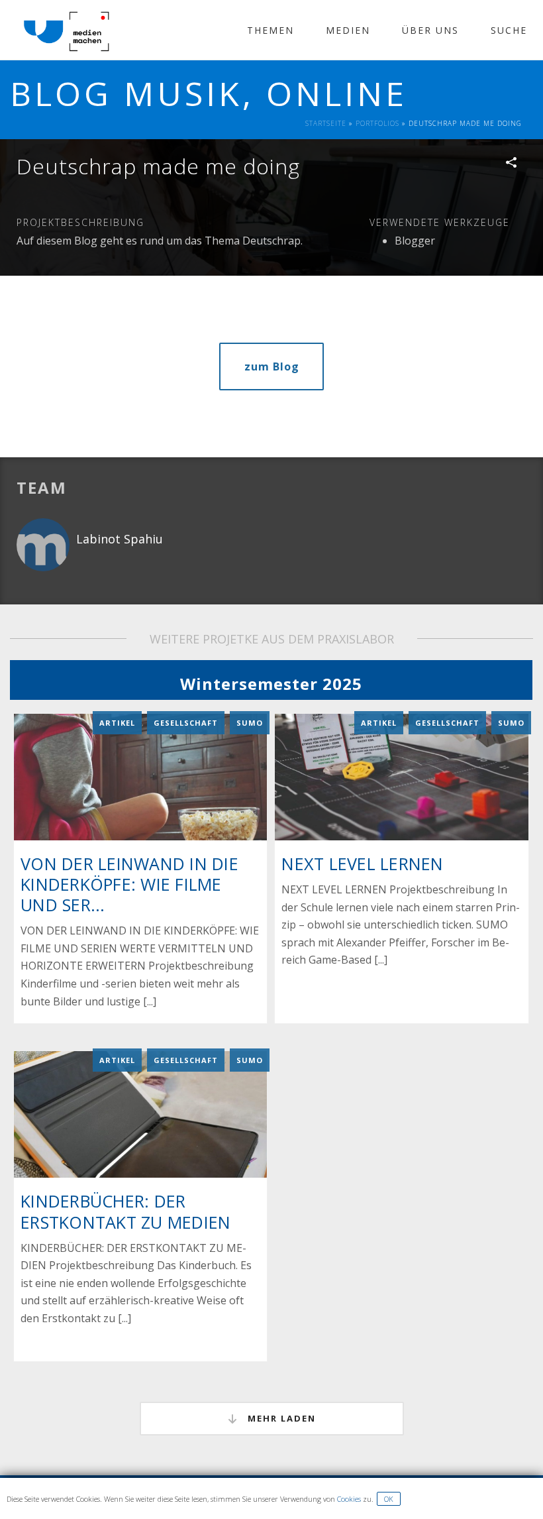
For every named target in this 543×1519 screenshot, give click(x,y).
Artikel (117, 723)
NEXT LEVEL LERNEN (362, 863)
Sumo (249, 723)
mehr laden (280, 1418)
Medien (348, 30)
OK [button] (388, 1499)
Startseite (325, 123)
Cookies (349, 1499)
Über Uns (430, 30)
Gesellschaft (186, 723)
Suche (509, 30)
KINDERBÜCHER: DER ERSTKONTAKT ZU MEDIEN (125, 1211)
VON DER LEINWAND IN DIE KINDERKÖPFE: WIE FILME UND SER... (129, 884)
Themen (270, 30)
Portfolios (377, 123)
